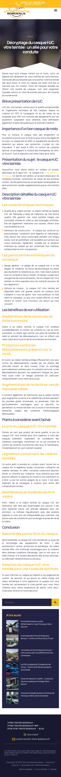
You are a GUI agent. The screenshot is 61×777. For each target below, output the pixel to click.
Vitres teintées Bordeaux (20, 722)
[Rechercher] (55, 602)
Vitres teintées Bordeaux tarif (22, 725)
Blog (30, 36)
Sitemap (53, 769)
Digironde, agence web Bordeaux (41, 750)
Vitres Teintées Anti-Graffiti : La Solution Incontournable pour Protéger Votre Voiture (37, 681)
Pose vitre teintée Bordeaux (21, 728)
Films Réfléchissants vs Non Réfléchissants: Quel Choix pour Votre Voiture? (36, 624)
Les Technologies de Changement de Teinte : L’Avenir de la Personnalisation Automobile (36, 667)
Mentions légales (25, 769)
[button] (55, 10)
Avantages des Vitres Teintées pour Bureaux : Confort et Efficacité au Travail (37, 637)
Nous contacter (41, 769)
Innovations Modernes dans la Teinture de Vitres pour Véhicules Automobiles (37, 694)
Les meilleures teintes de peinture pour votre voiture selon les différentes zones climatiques (37, 653)
